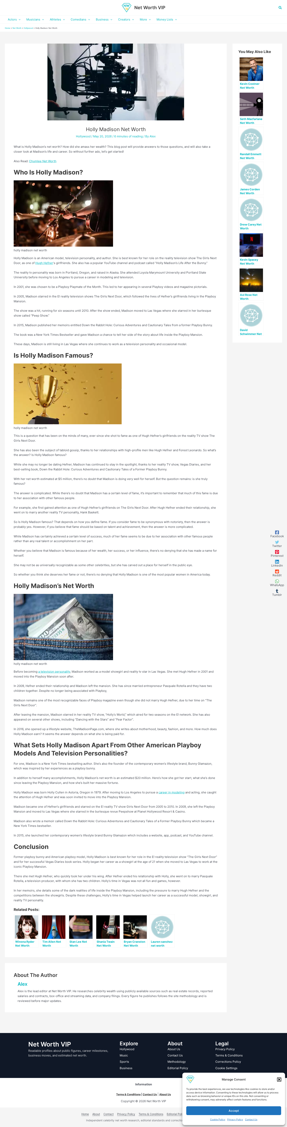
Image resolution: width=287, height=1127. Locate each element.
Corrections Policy (228, 1061)
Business (126, 1068)
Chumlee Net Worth (42, 161)
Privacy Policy (235, 1119)
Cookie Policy (217, 1119)
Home (7, 28)
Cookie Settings (226, 1068)
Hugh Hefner (44, 263)
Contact (108, 1114)
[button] (279, 1079)
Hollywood (28, 28)
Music (124, 1055)
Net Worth (16, 28)
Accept (234, 1111)
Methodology (177, 1061)
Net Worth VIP (149, 7)
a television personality (54, 671)
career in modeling (171, 792)
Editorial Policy (178, 1068)
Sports (124, 1061)
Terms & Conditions (229, 1055)
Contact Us (251, 1119)
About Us (174, 1049)
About (96, 1114)
